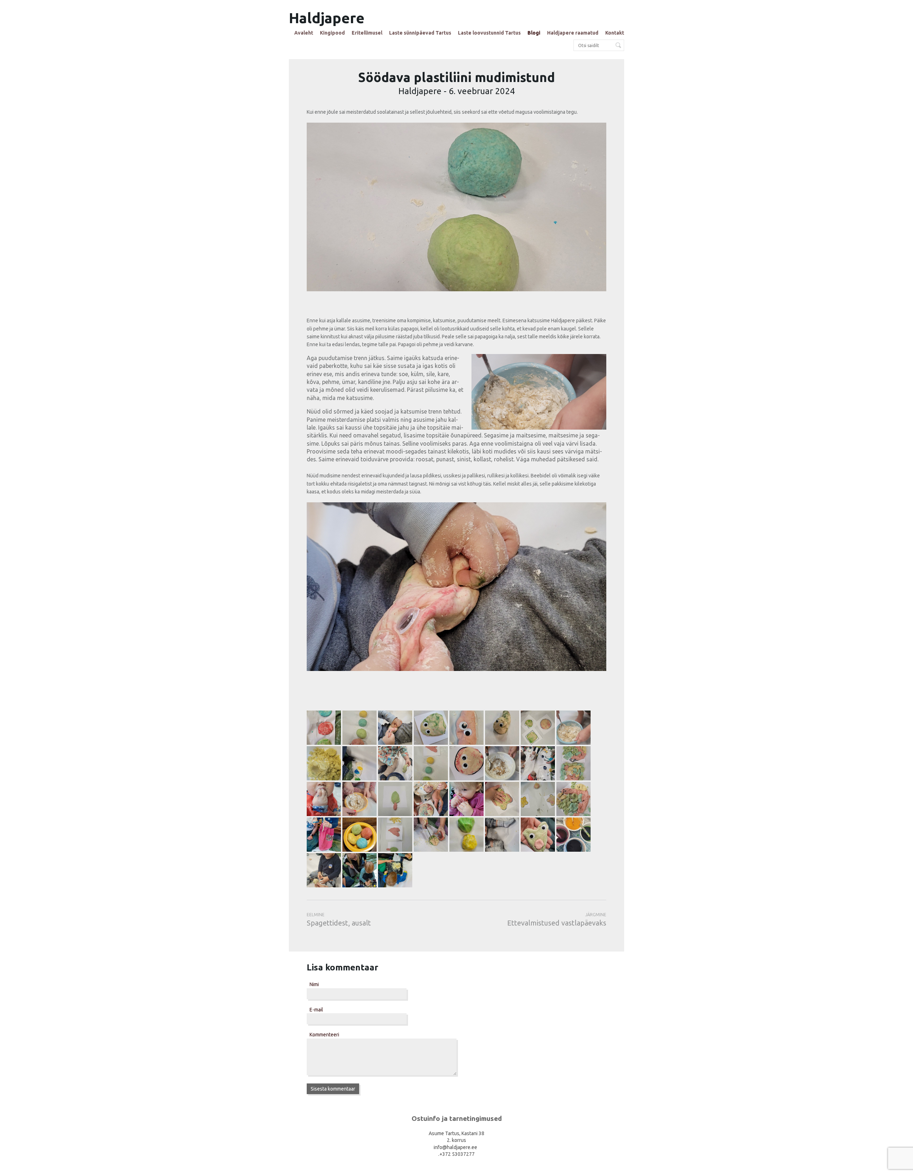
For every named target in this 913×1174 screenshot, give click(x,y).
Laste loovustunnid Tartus (489, 33)
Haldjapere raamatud (572, 33)
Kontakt (614, 33)
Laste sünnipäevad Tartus (420, 33)
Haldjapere (326, 18)
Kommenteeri (324, 1034)
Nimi (314, 984)
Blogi (533, 33)
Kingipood (332, 33)
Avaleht (303, 33)
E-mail (316, 1009)
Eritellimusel (367, 33)
